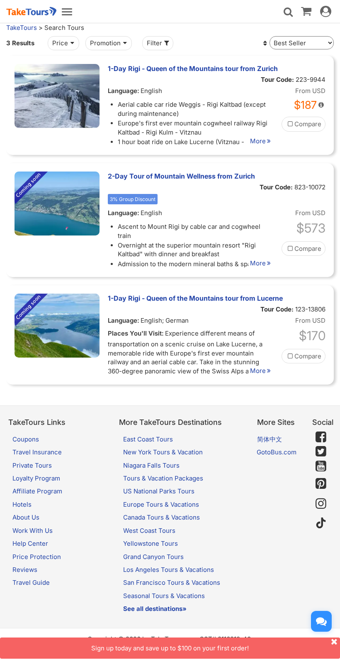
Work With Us (32, 531)
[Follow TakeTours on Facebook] (321, 437)
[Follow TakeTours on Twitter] (321, 451)
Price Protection (36, 557)
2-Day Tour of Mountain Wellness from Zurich (181, 176)
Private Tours (32, 465)
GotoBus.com (276, 452)
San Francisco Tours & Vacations (171, 582)
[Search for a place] (288, 12)
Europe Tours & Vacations (161, 504)
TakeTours (21, 28)
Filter (154, 43)
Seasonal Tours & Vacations (164, 596)
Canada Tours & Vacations (161, 517)
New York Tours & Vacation (163, 452)
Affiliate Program (37, 491)
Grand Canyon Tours (153, 557)
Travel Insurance (37, 452)
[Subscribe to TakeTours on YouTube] (321, 466)
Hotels (22, 504)
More (258, 141)
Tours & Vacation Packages (163, 478)
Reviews (24, 570)
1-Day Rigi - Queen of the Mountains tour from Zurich (193, 68)
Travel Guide (31, 582)
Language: (123, 91)
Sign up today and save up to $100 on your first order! (170, 648)
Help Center (30, 543)
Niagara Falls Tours (151, 465)
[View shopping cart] (306, 11)
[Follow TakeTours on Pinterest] (321, 484)
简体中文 (269, 439)
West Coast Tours (149, 531)
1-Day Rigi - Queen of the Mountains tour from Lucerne (195, 298)
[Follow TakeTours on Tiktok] (321, 523)
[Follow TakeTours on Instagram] (321, 504)
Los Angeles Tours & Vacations (168, 570)
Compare (307, 124)
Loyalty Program (36, 478)
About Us (25, 517)
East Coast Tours (148, 439)
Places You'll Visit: (136, 333)
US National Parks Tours (158, 491)
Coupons (25, 439)
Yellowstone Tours (150, 543)
